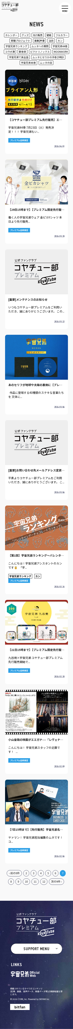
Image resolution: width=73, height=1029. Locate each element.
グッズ (25, 35)
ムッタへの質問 (39, 46)
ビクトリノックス (40, 51)
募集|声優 (39, 40)
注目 (51, 40)
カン (60, 40)
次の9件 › (56, 881)
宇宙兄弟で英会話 (18, 57)
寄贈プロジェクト (20, 40)
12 (43, 881)
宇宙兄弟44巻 (60, 46)
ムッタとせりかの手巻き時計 (48, 57)
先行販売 (38, 35)
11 (35, 881)
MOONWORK (61, 51)
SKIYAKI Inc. (44, 999)
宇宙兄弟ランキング (16, 46)
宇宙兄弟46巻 (28, 62)
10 (26, 881)
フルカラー (62, 35)
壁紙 (49, 35)
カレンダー (11, 35)
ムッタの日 (46, 62)
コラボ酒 (10, 51)
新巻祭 (22, 51)
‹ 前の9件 (14, 873)
